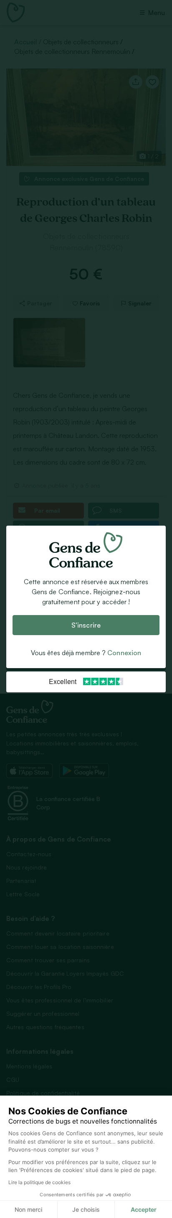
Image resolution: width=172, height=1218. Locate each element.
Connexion (124, 652)
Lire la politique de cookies (39, 1182)
